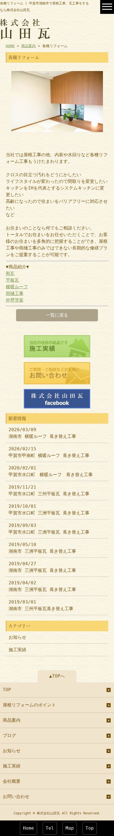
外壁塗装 (15, 300)
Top (90, 828)
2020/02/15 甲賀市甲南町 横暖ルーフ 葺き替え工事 (49, 452)
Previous (14, 101)
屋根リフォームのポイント (29, 705)
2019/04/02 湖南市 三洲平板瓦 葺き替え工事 (42, 586)
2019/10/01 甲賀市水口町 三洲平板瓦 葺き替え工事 (49, 510)
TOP (7, 689)
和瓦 (10, 273)
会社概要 (11, 781)
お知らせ (17, 637)
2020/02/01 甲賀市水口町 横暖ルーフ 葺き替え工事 (51, 471)
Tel (50, 828)
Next (99, 101)
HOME (10, 46)
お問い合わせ (16, 796)
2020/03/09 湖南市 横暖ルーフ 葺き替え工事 (42, 433)
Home (28, 828)
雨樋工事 (15, 293)
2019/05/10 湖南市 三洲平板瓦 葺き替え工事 (42, 548)
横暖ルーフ (17, 286)
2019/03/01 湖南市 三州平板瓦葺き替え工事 (41, 605)
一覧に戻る (57, 315)
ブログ (9, 735)
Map (70, 828)
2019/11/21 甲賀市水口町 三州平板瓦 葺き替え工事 (49, 490)
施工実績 (17, 649)
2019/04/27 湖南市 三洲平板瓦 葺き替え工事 (42, 567)
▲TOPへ (57, 676)
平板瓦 (12, 280)
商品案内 (28, 46)
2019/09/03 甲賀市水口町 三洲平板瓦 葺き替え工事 (49, 529)
